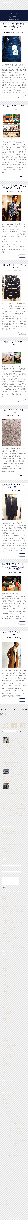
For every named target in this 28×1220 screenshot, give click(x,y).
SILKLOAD (5, 1052)
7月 (9, 1177)
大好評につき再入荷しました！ (14, 343)
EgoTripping (14, 17)
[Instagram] (5, 725)
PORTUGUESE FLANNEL (9, 1045)
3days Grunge (6, 920)
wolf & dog (18, 572)
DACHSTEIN (6, 982)
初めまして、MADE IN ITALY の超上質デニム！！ (14, 26)
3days (4, 902)
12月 (9, 1113)
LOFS (4, 1027)
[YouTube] (22, 725)
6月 (9, 1180)
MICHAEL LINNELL (8, 1034)
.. (3, 957)
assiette (5, 964)
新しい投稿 (3, 709)
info (4, 1089)
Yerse (4, 1070)
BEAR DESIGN (6, 966)
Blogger (17, 822)
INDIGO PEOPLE (7, 1011)
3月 (9, 1192)
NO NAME (5, 1036)
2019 (6, 1099)
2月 (9, 1196)
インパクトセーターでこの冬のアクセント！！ (14, 186)
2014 (6, 1208)
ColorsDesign (6, 937)
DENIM (21, 32)
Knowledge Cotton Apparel (9, 1022)
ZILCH (4, 1074)
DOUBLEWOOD (7, 993)
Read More (22, 96)
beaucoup (5, 968)
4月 (9, 1188)
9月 (9, 1169)
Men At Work (6, 945)
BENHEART (6, 970)
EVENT (5, 1002)
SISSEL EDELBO (7, 1054)
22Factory (5, 959)
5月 (9, 1184)
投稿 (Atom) (7, 714)
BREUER (5, 975)
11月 (9, 1161)
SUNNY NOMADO (7, 1061)
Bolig (4, 916)
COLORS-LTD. (5, 896)
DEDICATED (6, 986)
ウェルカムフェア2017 (14, 106)
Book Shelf (5, 973)
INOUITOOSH (6, 1013)
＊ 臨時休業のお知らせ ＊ (10, 801)
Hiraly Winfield (6, 1009)
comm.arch (6, 979)
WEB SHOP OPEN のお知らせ (17, 770)
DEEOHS (5, 989)
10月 (9, 1165)
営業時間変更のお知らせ (16, 784)
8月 (9, 1173)
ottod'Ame (5, 1043)
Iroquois (5, 1016)
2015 (6, 1204)
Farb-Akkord (6, 927)
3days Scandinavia (7, 911)
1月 (9, 1200)
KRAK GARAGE (7, 1025)
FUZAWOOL (6, 1004)
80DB (4, 961)
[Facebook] (14, 725)
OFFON (5, 1038)
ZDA (4, 1072)
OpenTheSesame (7, 906)
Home (4, 1086)
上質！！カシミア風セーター (14, 411)
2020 (6, 1095)
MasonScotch (14, 20)
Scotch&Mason (14, 14)
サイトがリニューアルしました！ (11, 757)
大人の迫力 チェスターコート (14, 633)
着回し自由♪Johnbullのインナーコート (14, 485)
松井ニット (6, 1076)
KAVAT (4, 1020)
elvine (4, 1000)
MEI (4, 1031)
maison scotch (6, 1029)
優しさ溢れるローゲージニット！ (14, 266)
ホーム (15, 709)
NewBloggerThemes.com (14, 1218)
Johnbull (14, 11)
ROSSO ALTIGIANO (8, 1047)
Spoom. (5, 1058)
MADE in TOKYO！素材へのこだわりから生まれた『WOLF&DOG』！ (14, 566)
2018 (6, 1103)
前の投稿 (25, 709)
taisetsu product (7, 1063)
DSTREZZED (6, 995)
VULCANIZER (6, 1065)
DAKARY (5, 984)
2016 (6, 1111)
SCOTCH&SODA (17, 191)
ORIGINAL (5, 1040)
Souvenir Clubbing (7, 1056)
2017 (6, 1107)
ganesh (5, 1007)
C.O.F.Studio (16, 32)
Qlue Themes (12, 1216)
